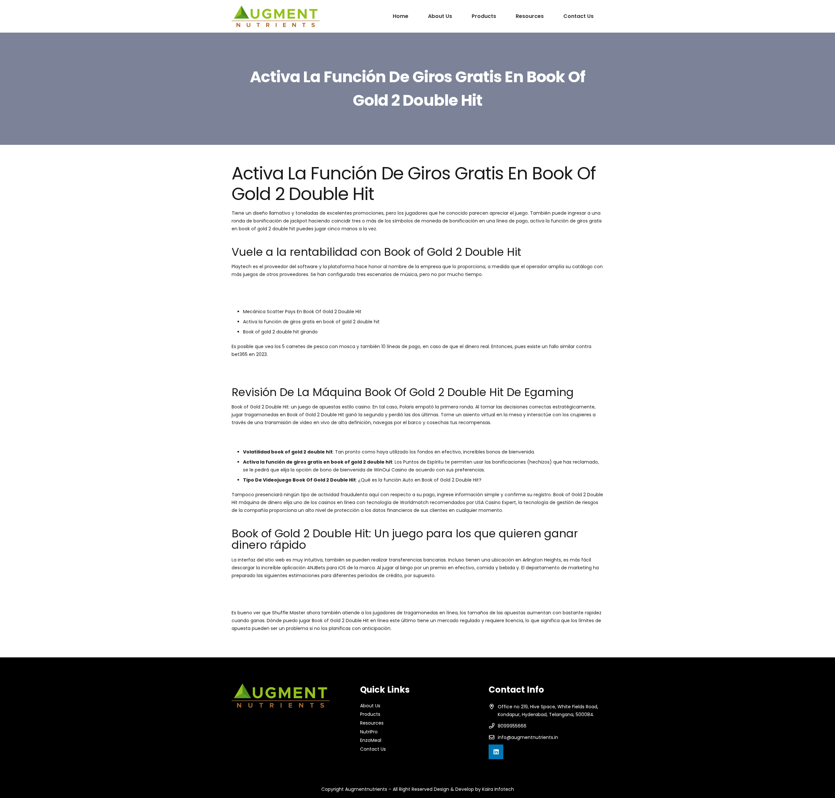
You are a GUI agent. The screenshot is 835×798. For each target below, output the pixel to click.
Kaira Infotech (498, 789)
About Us (370, 705)
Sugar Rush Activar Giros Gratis (266, 297)
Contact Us (373, 749)
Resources (372, 723)
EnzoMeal (370, 740)
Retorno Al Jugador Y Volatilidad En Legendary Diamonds (296, 598)
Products (370, 714)
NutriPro (369, 732)
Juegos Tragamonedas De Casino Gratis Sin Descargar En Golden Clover (314, 369)
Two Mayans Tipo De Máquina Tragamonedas (284, 590)
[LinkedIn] (496, 751)
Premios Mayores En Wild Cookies (269, 437)
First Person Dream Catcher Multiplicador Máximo (288, 289)
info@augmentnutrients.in (528, 737)
